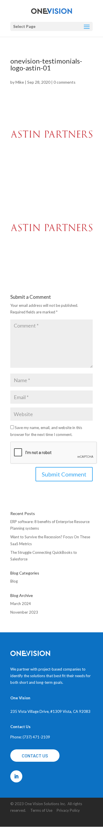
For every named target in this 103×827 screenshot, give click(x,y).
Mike (19, 82)
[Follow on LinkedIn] (16, 776)
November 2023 (24, 612)
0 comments (65, 82)
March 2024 (20, 603)
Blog (14, 581)
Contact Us (35, 755)
